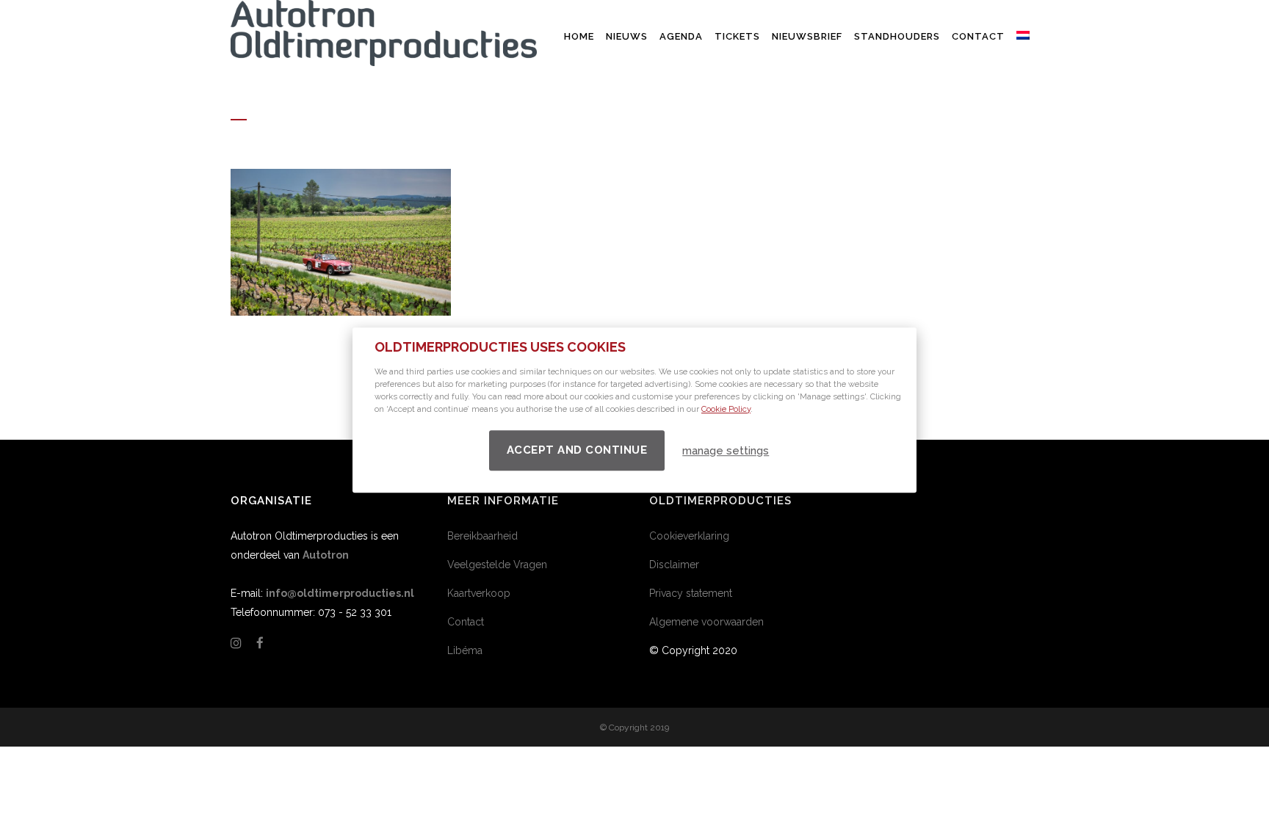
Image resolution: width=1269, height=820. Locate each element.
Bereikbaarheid (482, 536)
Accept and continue (577, 450)
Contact (465, 622)
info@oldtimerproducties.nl (340, 593)
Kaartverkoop (478, 593)
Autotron (326, 555)
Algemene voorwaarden (706, 622)
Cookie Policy (726, 409)
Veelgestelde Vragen (497, 564)
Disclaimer (674, 564)
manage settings (725, 450)
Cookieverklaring (689, 536)
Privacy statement (690, 593)
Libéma (464, 650)
